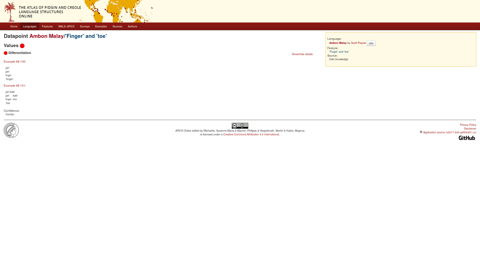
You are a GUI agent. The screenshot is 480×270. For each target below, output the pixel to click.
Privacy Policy (468, 125)
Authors (132, 26)
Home (13, 26)
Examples (101, 26)
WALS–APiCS (66, 26)
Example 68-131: (15, 85)
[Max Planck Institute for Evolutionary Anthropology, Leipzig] (11, 130)
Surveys (85, 26)
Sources (117, 26)
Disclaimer (470, 128)
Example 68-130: (15, 61)
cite (371, 43)
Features (47, 26)
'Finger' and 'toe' (86, 36)
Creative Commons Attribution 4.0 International (251, 134)
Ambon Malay (46, 36)
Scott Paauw (358, 43)
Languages (29, 26)
